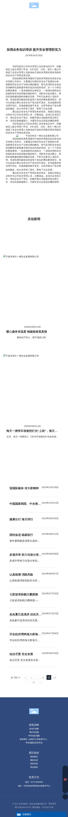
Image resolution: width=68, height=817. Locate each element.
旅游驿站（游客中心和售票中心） (34, 739)
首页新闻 (16, 17)
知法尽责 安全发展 (21, 654)
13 (54, 677)
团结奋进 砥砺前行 (21, 534)
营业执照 (52, 804)
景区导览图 (34, 732)
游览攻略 (34, 724)
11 (43, 677)
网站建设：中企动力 (41, 807)
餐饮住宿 (34, 760)
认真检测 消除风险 (21, 574)
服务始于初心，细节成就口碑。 (32, 337)
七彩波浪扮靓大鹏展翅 (23, 594)
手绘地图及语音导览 (34, 742)
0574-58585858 (37, 782)
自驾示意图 (34, 728)
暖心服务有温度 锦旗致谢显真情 (26, 331)
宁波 (51, 807)
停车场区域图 (34, 735)
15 (33, 682)
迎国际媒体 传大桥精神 (24, 488)
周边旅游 (34, 767)
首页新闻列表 (33, 17)
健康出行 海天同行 (21, 519)
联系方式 (34, 777)
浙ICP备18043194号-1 (24, 807)
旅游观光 (34, 756)
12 (49, 677)
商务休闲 (34, 763)
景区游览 (34, 752)
